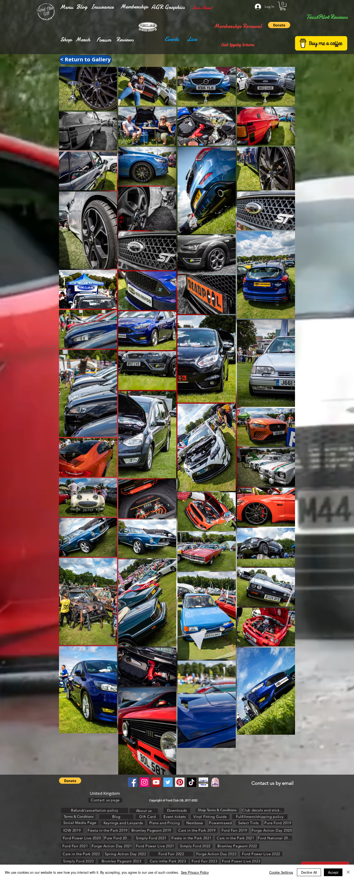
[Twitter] (168, 782)
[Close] (348, 872)
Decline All (309, 872)
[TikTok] (191, 782)
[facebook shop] (203, 782)
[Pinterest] (179, 782)
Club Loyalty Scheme (238, 44)
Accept (333, 872)
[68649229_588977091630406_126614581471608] (215, 782)
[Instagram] (144, 782)
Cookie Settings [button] (281, 872)
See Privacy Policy (195, 872)
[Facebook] (132, 782)
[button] (66, 7)
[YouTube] (156, 782)
